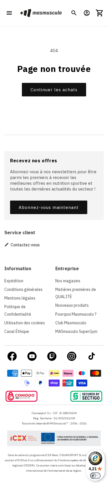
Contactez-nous (25, 244)
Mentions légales (19, 298)
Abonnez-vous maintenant (49, 207)
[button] (74, 13)
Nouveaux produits (72, 305)
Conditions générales (23, 289)
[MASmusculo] (41, 13)
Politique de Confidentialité (17, 310)
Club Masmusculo (70, 322)
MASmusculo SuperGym (76, 331)
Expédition (13, 280)
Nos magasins (67, 280)
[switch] (95, 475)
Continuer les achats (54, 89)
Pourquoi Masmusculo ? (75, 314)
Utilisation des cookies (24, 322)
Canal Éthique (16, 331)
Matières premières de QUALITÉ (75, 293)
